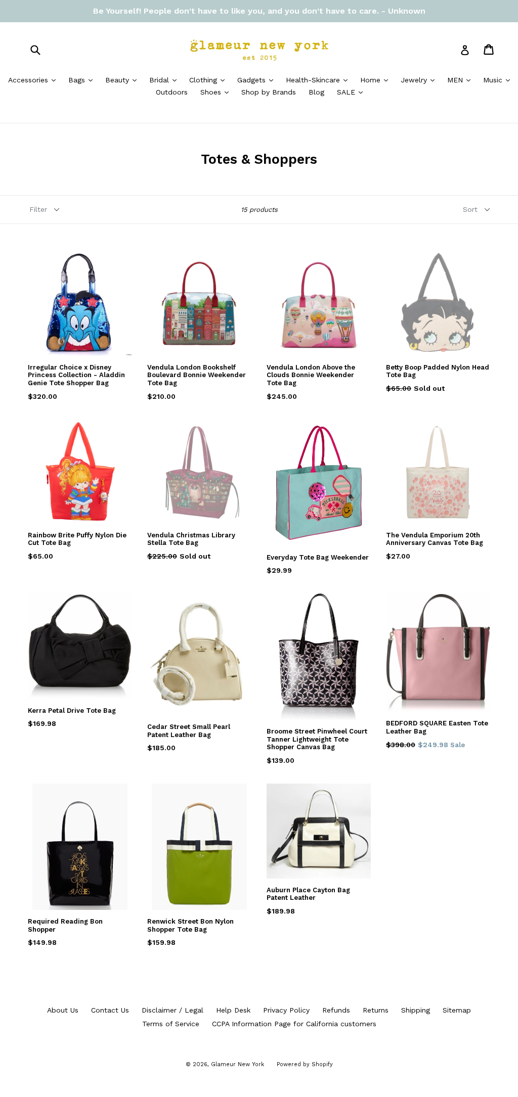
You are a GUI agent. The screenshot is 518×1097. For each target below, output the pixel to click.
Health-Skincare (319, 79)
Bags (83, 79)
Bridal (165, 79)
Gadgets (257, 79)
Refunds (336, 1010)
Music (499, 79)
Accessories (34, 79)
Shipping (415, 1010)
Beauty (123, 79)
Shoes (217, 91)
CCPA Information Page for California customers (294, 1024)
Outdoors (172, 92)
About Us (62, 1010)
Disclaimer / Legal (172, 1010)
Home (376, 79)
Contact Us (110, 1010)
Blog (316, 92)
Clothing (209, 79)
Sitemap (457, 1010)
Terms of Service (170, 1024)
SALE (352, 91)
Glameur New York (237, 1064)
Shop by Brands (268, 92)
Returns (375, 1010)
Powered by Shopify (305, 1064)
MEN (461, 79)
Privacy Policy (286, 1010)
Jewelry (420, 79)
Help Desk (233, 1010)
